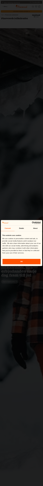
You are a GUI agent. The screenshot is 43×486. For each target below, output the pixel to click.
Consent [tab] (8, 228)
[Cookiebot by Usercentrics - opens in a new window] (32, 223)
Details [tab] (21, 228)
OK (21, 261)
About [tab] (35, 228)
